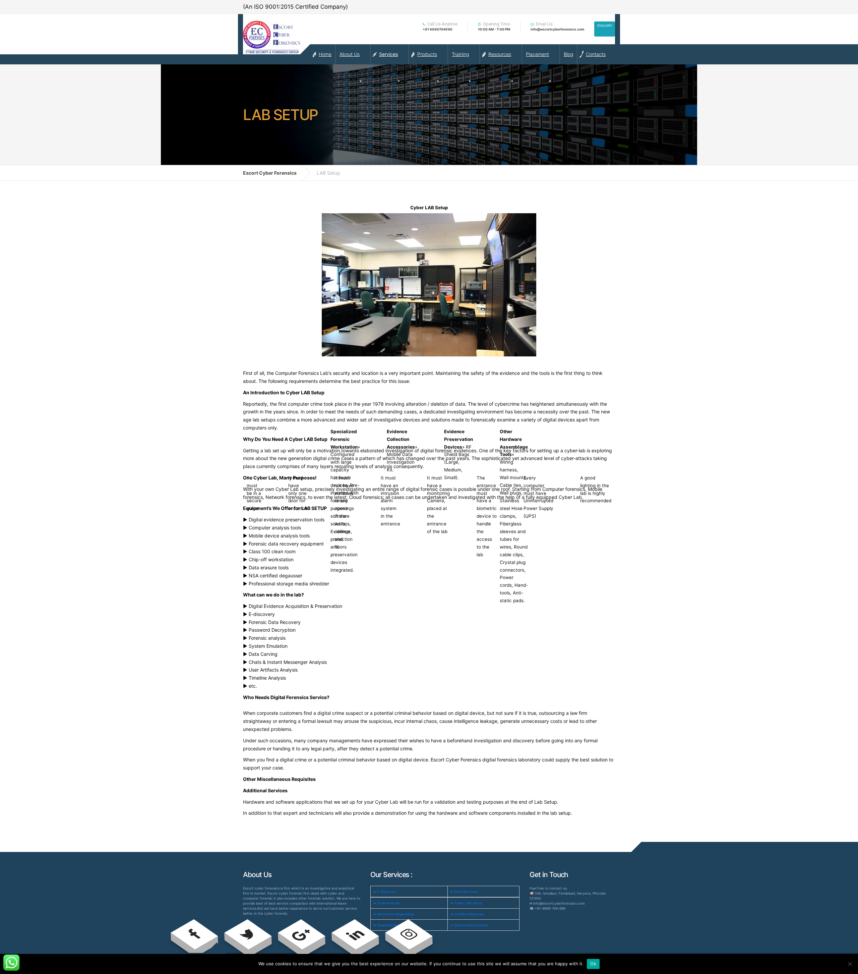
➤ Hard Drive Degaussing (393, 914)
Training (460, 54)
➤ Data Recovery (464, 892)
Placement (537, 54)
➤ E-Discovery (385, 892)
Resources (499, 54)
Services (388, 54)
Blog (568, 54)
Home (325, 54)
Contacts (596, 54)
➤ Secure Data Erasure (469, 925)
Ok (593, 963)
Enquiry (604, 25)
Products (427, 54)
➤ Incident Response (467, 914)
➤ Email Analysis (386, 903)
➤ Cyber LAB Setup (466, 903)
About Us (350, 54)
